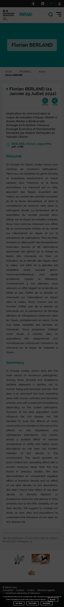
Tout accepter (32, 603)
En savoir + (53, 599)
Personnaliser (46, 603)
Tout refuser (18, 603)
